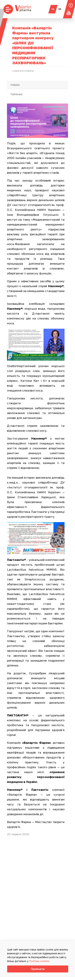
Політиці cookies (39, 961)
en (59, 9)
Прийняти (38, 969)
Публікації (16, 94)
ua (53, 9)
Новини (15, 84)
